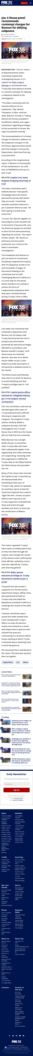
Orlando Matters (6, 922)
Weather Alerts (19, 820)
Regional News (18, 911)
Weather (18, 813)
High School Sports (18, 898)
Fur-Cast (17, 876)
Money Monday (19, 880)
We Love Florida (20, 860)
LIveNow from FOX (5, 929)
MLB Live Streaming (18, 1000)
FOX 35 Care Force (18, 862)
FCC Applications (6, 983)
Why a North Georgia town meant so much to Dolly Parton (11, 675)
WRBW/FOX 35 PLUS (5, 973)
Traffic (4, 857)
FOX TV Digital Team (6, 36)
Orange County (5, 834)
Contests (5, 987)
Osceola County (6, 836)
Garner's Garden (20, 874)
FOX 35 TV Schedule (4, 915)
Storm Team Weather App (19, 839)
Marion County (5, 832)
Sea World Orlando (4, 902)
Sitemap (3, 852)
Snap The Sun (19, 842)
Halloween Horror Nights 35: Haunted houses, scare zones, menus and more (21, 722)
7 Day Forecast (19, 826)
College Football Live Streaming (20, 997)
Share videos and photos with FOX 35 (20, 950)
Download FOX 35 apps (5, 964)
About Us (5, 939)
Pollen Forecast (19, 834)
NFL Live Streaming (18, 993)
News (25, 662)
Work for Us (5, 953)
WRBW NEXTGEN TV (6, 970)
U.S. (18, 662)
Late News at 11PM (5, 925)
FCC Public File (5, 980)
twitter (13, 1035)
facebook (9, 1035)
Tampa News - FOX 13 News (19, 921)
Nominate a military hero (5, 844)
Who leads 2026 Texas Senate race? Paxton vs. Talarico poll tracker (10, 700)
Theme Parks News (5, 894)
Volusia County (5, 841)
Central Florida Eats (5, 933)
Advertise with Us (6, 967)
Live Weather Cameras (19, 816)
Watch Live (24, 3)
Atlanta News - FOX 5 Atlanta (19, 925)
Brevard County (6, 826)
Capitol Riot (16, 36)
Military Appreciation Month (5, 848)
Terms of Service (17, 800)
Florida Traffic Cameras (5, 870)
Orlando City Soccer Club (18, 894)
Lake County (5, 830)
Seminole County (6, 839)
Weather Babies (19, 866)
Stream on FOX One (19, 988)
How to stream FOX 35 (5, 942)
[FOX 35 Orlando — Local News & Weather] (6, 3)
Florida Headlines (6, 816)
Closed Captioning (4, 977)
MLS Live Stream (20, 1026)
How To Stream (6, 912)
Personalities (5, 951)
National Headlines (4, 822)
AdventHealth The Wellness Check (20, 868)
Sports (17, 885)
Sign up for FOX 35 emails (6, 960)
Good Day (19, 857)
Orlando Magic (19, 892)
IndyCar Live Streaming (18, 1008)
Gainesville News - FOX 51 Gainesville (20, 916)
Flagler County (5, 828)
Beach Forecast (19, 832)
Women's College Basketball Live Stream (20, 1018)
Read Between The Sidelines (19, 888)
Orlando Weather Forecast (20, 822)
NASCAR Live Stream (19, 1004)
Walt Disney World (5, 898)
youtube (20, 1035)
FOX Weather (19, 836)
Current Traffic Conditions (5, 862)
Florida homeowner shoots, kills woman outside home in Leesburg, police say (21, 761)
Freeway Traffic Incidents (6, 866)
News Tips (19, 939)
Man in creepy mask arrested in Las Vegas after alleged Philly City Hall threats (11, 692)
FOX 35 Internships (4, 956)
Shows (4, 910)
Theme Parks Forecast (19, 828)
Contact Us (4, 949)
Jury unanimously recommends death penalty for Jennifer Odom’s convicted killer (11, 708)
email (23, 1035)
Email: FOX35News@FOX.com (22, 946)
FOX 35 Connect (20, 954)
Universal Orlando (6, 905)
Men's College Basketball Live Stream (19, 1013)
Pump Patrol (5, 860)
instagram (16, 1035)
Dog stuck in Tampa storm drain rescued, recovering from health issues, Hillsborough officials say (11, 684)
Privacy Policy (18, 798)
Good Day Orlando (4, 919)
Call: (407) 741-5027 (19, 942)
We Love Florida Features (6, 891)
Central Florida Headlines (5, 819)
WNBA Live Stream (18, 1023)
